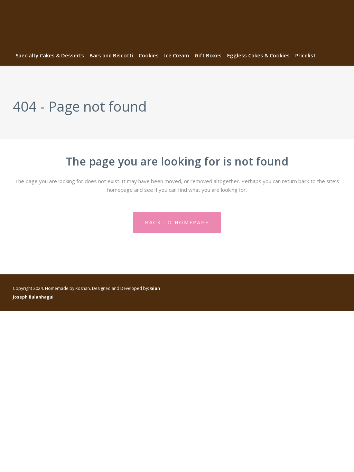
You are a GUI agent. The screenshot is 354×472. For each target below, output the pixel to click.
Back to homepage (177, 222)
